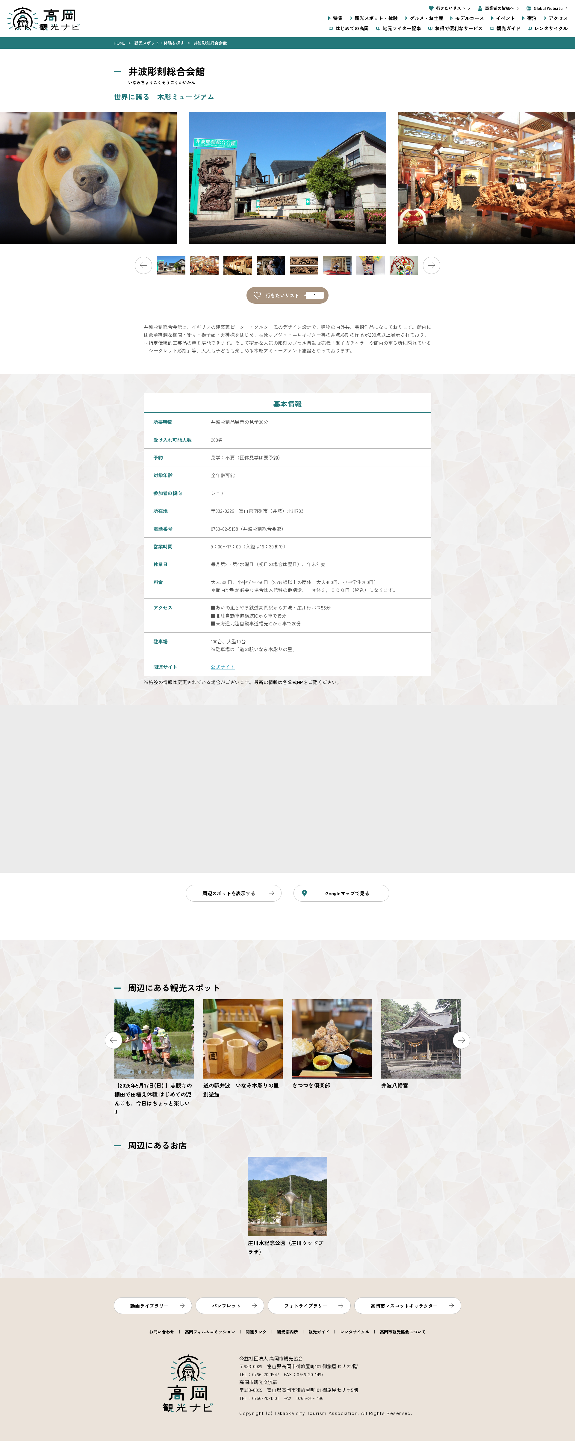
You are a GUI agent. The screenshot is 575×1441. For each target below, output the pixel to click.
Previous (143, 265)
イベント (505, 18)
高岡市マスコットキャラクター (404, 1305)
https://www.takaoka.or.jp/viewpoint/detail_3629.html (421, 1044)
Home (119, 43)
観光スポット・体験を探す (159, 43)
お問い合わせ (161, 1332)
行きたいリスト (450, 8)
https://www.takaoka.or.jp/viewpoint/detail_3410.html (332, 1044)
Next (431, 265)
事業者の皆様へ (499, 8)
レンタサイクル (551, 28)
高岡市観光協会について (403, 1332)
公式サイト (223, 666)
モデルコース (469, 18)
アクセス (558, 18)
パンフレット (226, 1305)
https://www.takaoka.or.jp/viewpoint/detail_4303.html (154, 1058)
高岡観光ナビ (43, 19)
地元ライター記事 (402, 28)
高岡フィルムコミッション (210, 1332)
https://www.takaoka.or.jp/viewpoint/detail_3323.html (243, 1049)
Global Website (548, 8)
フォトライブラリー (305, 1305)
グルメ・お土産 (426, 18)
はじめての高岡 (352, 28)
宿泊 (532, 18)
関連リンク (256, 1332)
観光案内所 (287, 1332)
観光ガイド (508, 28)
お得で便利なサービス (459, 28)
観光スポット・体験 (376, 18)
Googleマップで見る (347, 893)
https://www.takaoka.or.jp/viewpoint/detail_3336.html (287, 1206)
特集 (338, 18)
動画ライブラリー (149, 1305)
